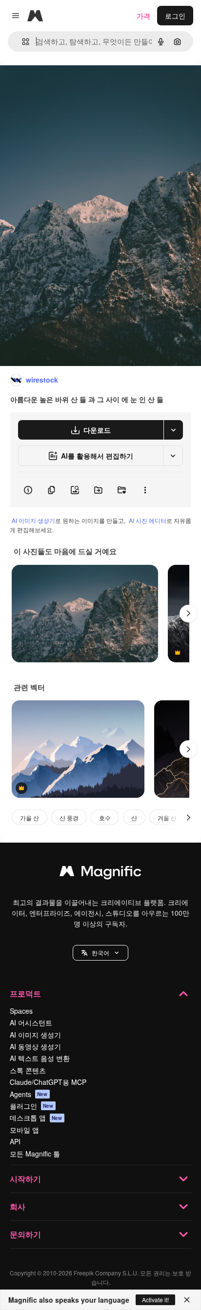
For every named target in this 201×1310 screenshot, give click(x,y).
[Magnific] (100, 873)
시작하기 (25, 1178)
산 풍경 (69, 817)
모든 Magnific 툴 (35, 1153)
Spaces (21, 1011)
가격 (143, 15)
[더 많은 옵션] (145, 490)
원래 (56, 83)
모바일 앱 (24, 1130)
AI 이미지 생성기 (33, 520)
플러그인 (32, 1106)
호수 (105, 817)
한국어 (100, 952)
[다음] (188, 613)
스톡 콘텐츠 (28, 1070)
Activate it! (155, 1299)
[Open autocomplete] (21, 41)
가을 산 (29, 817)
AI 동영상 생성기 (35, 1046)
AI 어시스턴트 (31, 1022)
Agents (29, 1094)
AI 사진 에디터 (147, 520)
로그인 (175, 15)
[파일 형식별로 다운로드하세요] (173, 430)
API (15, 1141)
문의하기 (25, 1234)
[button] (100, 953)
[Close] (187, 1300)
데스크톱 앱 (36, 1117)
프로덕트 (25, 993)
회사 (17, 1206)
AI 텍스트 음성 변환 (40, 1058)
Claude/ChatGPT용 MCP (48, 1082)
